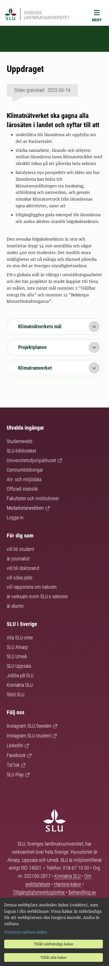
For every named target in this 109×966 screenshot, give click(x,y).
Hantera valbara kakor (25, 932)
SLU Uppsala (19, 666)
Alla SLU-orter (20, 638)
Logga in (15, 517)
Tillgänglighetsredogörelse (39, 892)
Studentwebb (19, 441)
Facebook (16, 755)
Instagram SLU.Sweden (29, 726)
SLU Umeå (17, 656)
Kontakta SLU (20, 685)
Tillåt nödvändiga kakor (53, 944)
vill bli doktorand (23, 568)
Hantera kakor (68, 884)
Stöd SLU (15, 694)
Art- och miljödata (24, 479)
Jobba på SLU (20, 675)
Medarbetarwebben (25, 508)
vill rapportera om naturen (32, 587)
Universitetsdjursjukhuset (31, 460)
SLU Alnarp (17, 647)
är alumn (15, 606)
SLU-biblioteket (21, 451)
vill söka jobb (19, 578)
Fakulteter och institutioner (33, 498)
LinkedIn (15, 745)
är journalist (18, 559)
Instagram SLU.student (29, 736)
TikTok (13, 765)
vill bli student (20, 549)
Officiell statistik (22, 489)
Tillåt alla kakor (54, 957)
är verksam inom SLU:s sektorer (37, 596)
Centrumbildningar (25, 470)
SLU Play (15, 775)
